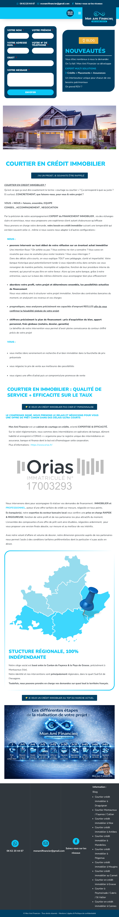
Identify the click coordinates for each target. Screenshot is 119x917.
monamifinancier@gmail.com (49, 850)
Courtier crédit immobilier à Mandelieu (102, 841)
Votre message (17, 70)
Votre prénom (42, 30)
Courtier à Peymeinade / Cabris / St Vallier (105, 893)
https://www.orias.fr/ (41, 444)
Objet (11, 58)
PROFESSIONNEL (15, 507)
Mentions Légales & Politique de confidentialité (77, 913)
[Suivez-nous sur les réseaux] (76, 841)
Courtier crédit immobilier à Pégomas (102, 854)
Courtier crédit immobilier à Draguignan (102, 801)
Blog (95, 792)
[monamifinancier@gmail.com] (45, 843)
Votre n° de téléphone (39, 44)
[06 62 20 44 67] (15, 843)
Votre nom (14, 30)
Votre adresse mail (17, 44)
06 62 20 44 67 (15, 850)
